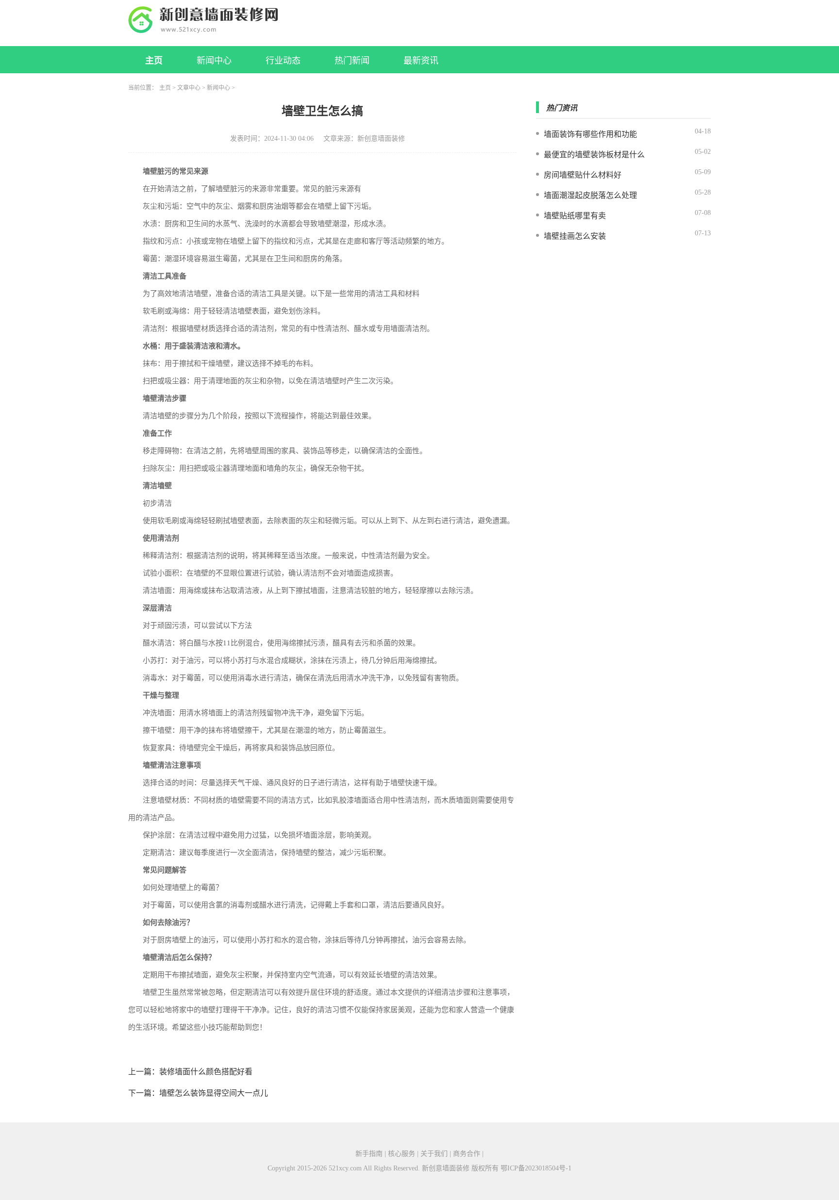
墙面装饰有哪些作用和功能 (590, 134)
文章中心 (189, 87)
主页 (154, 61)
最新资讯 (420, 61)
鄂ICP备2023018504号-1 (536, 1168)
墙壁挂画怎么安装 (575, 236)
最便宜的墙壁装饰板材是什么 (594, 154)
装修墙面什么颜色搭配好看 (205, 1072)
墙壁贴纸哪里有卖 (575, 216)
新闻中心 (214, 61)
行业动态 (283, 61)
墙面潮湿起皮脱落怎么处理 (590, 195)
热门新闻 (352, 61)
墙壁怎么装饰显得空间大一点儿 (213, 1093)
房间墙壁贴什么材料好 (582, 175)
